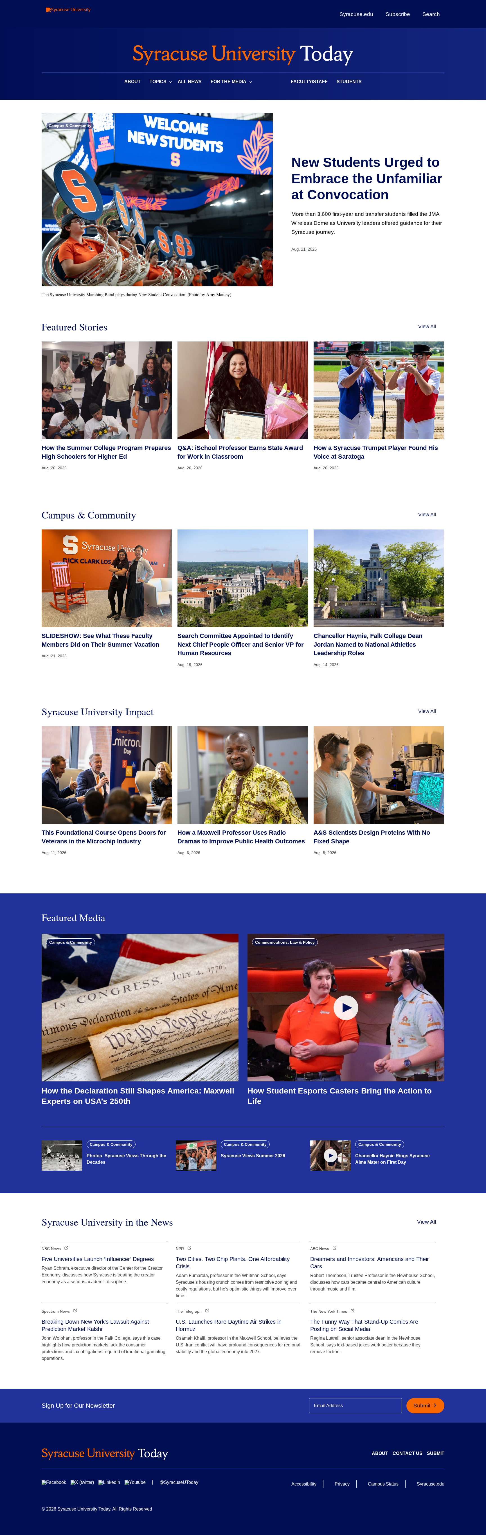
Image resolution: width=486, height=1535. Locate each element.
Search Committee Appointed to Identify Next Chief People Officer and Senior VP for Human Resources (240, 644)
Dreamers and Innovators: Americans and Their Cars (369, 1262)
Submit (422, 1406)
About (132, 81)
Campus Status (383, 1484)
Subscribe (398, 14)
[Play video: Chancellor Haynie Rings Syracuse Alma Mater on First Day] (330, 1155)
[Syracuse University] (81, 14)
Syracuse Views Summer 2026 (253, 1155)
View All (427, 326)
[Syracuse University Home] (243, 53)
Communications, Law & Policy (285, 942)
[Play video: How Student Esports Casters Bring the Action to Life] (346, 1007)
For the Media (228, 81)
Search (431, 14)
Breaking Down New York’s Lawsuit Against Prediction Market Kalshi (95, 1325)
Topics (158, 81)
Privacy (342, 1484)
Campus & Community (70, 125)
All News (190, 81)
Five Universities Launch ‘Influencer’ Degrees (98, 1259)
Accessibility (303, 1484)
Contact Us (407, 1453)
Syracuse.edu (356, 14)
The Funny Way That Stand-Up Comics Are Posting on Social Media (364, 1325)
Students (349, 81)
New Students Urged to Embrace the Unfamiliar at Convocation (366, 178)
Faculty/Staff (309, 81)
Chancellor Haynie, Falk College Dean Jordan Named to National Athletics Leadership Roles (368, 644)
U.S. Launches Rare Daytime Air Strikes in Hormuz (229, 1325)
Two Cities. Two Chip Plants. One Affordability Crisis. (233, 1262)
